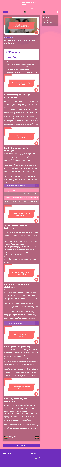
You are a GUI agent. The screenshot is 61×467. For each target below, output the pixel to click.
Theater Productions (8, 37)
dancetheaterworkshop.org (30, 3)
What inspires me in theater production (43, 12)
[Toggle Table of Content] (36, 50)
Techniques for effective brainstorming (12, 54)
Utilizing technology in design (10, 57)
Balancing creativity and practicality (12, 58)
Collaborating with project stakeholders (12, 56)
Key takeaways (9, 51)
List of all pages (6, 457)
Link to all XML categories (36, 457)
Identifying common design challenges (12, 53)
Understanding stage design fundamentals (13, 52)
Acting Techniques (47, 20)
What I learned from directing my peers (25, 12)
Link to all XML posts (35, 458)
